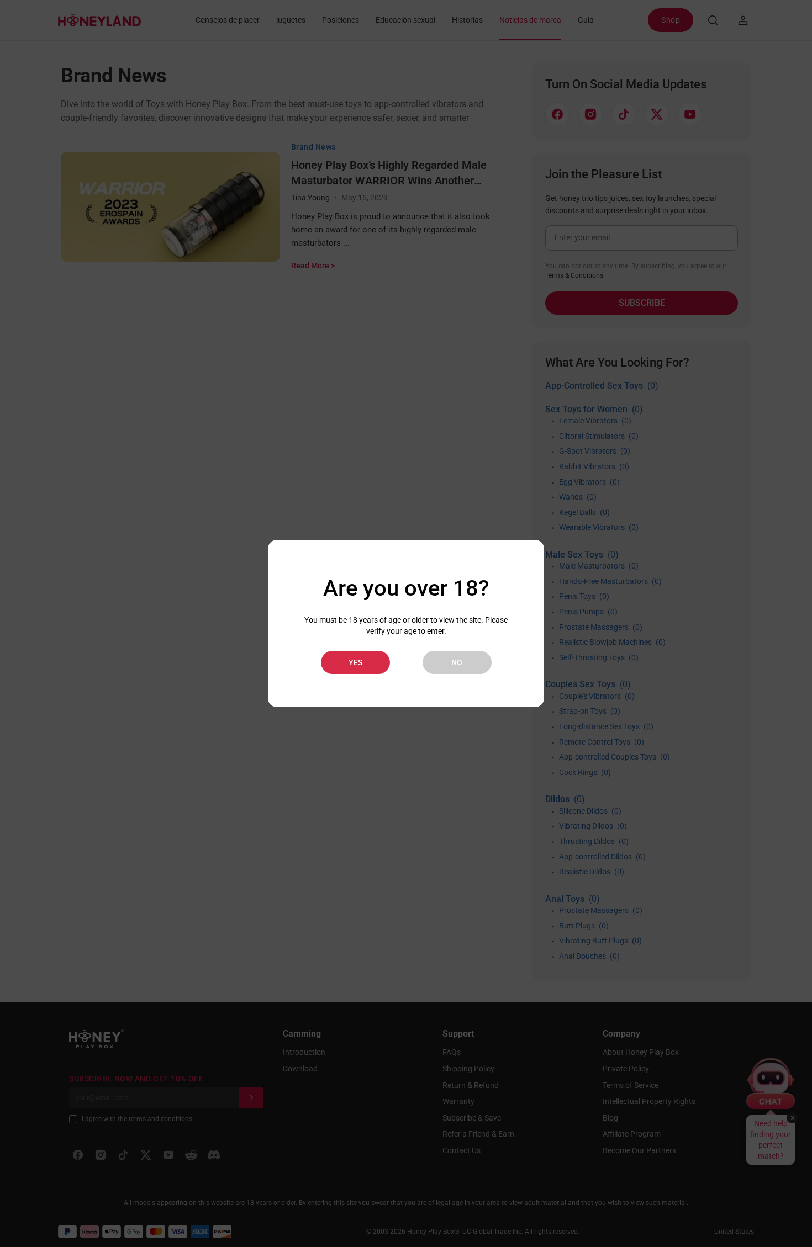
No (456, 662)
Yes (355, 662)
